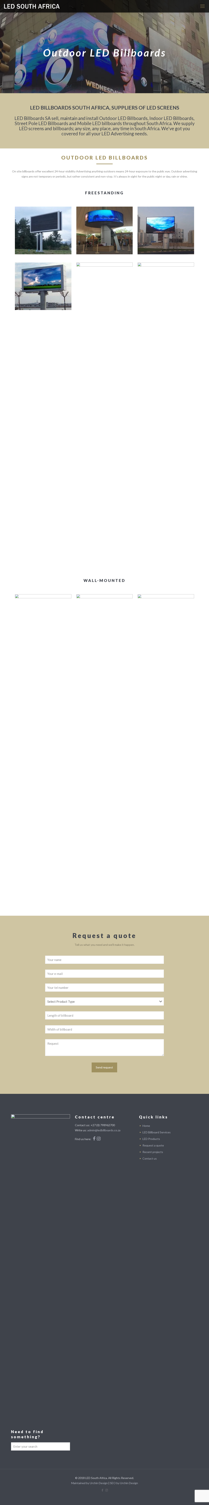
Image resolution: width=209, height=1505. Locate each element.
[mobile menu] (202, 6)
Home (146, 1125)
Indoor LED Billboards (171, 118)
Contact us (149, 1158)
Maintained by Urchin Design (89, 1483)
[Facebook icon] (102, 1490)
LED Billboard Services (156, 1132)
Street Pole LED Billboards (41, 123)
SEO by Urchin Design (124, 1483)
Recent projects (152, 1152)
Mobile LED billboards (99, 123)
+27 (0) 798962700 (103, 1125)
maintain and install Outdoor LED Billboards (104, 118)
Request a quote (153, 1145)
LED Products (151, 1139)
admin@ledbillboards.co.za (103, 1130)
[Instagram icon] (106, 1490)
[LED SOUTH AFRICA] (32, 6)
